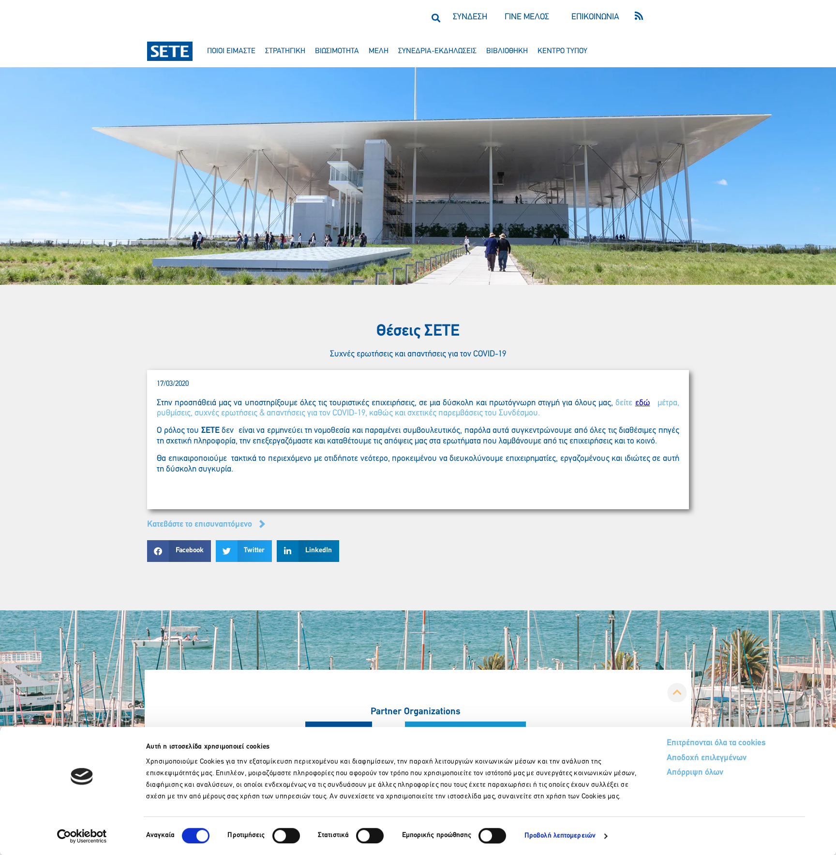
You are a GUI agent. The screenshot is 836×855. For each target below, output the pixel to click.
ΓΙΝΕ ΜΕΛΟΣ (527, 17)
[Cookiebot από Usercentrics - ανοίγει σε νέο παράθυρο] (82, 836)
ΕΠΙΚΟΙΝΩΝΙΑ (595, 17)
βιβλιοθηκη (507, 51)
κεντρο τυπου (562, 51)
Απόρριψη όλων (695, 772)
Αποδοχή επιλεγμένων (706, 758)
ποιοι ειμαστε (231, 51)
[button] (436, 18)
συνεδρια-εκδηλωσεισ (437, 51)
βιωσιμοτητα (337, 51)
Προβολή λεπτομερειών (560, 836)
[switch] (286, 835)
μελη (378, 51)
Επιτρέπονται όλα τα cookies (716, 743)
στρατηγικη (285, 51)
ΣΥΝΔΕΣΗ (470, 17)
